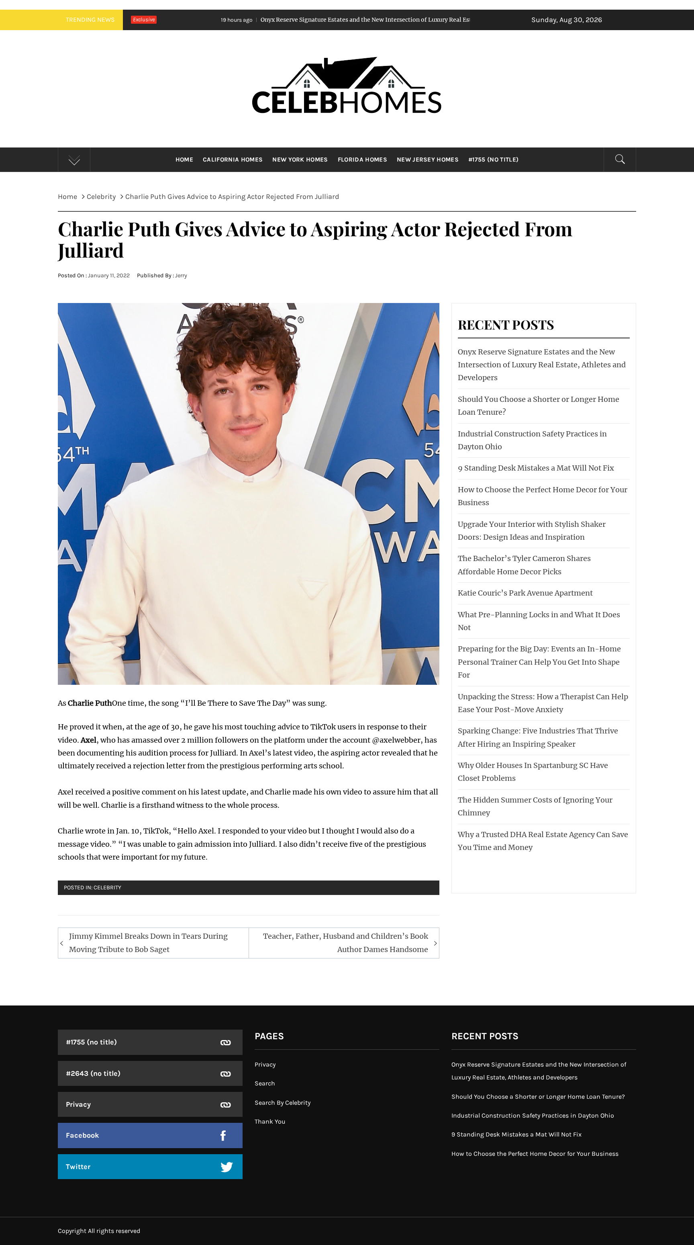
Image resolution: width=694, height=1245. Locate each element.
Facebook (82, 1135)
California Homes (233, 159)
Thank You (270, 1121)
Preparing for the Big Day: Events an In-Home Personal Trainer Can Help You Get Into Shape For (539, 662)
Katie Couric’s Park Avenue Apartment (525, 593)
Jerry (181, 275)
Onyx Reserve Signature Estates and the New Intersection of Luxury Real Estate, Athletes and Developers (315, 19)
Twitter (78, 1166)
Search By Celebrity (282, 1102)
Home (184, 159)
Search (265, 1083)
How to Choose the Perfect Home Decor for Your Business (534, 1153)
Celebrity (107, 887)
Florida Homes (362, 159)
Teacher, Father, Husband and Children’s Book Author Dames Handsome (345, 943)
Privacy (78, 1104)
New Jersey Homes (428, 159)
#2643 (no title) (93, 1073)
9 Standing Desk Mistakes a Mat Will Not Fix (536, 468)
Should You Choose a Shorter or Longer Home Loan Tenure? (538, 1096)
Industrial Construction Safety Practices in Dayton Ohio (532, 1115)
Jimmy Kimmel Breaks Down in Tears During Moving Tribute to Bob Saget (148, 943)
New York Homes (300, 159)
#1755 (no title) (493, 159)
